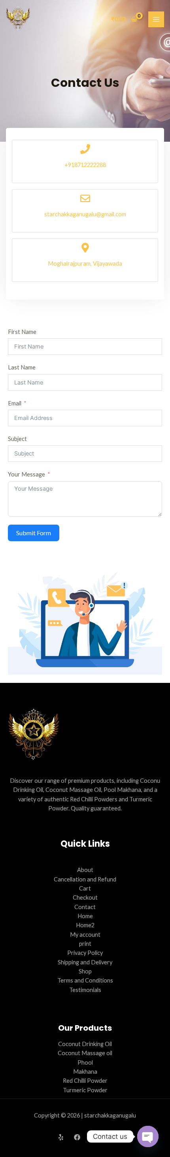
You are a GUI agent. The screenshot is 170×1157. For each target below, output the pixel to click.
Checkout (85, 897)
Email (14, 403)
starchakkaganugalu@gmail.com (85, 214)
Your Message (26, 474)
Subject (17, 438)
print (85, 943)
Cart (85, 888)
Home (85, 916)
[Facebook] (77, 1137)
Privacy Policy (85, 952)
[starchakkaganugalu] (18, 18)
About (85, 869)
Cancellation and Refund (85, 879)
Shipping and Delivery (85, 962)
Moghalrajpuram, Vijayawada (85, 263)
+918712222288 (85, 164)
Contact (85, 907)
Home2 (85, 925)
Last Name (22, 367)
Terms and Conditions (85, 980)
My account (85, 934)
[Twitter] (93, 1137)
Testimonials (85, 989)
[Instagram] (109, 1137)
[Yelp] (61, 1137)
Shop (85, 971)
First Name (22, 331)
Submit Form (33, 532)
